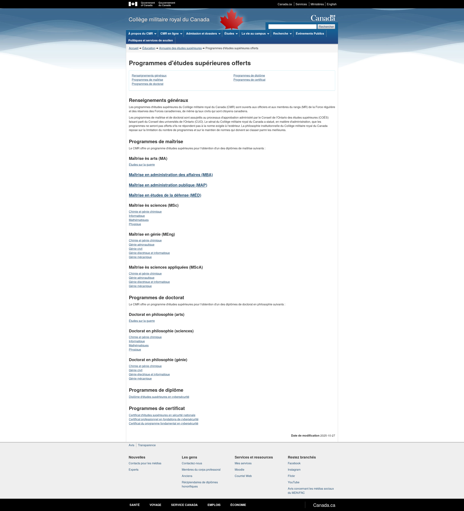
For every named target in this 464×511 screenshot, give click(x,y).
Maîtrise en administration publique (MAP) (168, 185)
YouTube (293, 482)
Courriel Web (243, 476)
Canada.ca (285, 4)
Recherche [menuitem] (280, 33)
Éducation (148, 48)
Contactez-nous (192, 463)
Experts (133, 469)
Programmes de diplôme (249, 75)
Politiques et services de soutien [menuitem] (150, 40)
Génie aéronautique (141, 244)
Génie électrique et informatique (149, 253)
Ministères (317, 4)
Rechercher (326, 26)
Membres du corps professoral (201, 469)
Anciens (187, 476)
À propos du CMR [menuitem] (140, 33)
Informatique (137, 216)
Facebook (294, 463)
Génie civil (135, 249)
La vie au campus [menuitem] (254, 33)
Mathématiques (139, 220)
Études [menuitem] (229, 33)
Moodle (239, 469)
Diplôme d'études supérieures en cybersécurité (159, 397)
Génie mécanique (140, 257)
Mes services (243, 463)
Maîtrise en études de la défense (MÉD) (165, 195)
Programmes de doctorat (147, 84)
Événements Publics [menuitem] (310, 33)
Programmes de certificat (249, 79)
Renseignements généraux (149, 75)
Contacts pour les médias (145, 463)
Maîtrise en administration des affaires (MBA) (171, 174)
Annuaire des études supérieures (180, 48)
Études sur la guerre (142, 164)
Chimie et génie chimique (145, 211)
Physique (135, 224)
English (332, 4)
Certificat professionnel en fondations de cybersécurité (163, 419)
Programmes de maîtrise (147, 79)
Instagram (294, 469)
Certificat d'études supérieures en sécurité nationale (162, 415)
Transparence (147, 445)
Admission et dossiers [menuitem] (201, 33)
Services (301, 4)
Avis (131, 445)
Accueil (133, 48)
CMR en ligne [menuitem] (169, 33)
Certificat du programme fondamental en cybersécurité (163, 423)
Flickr (291, 476)
